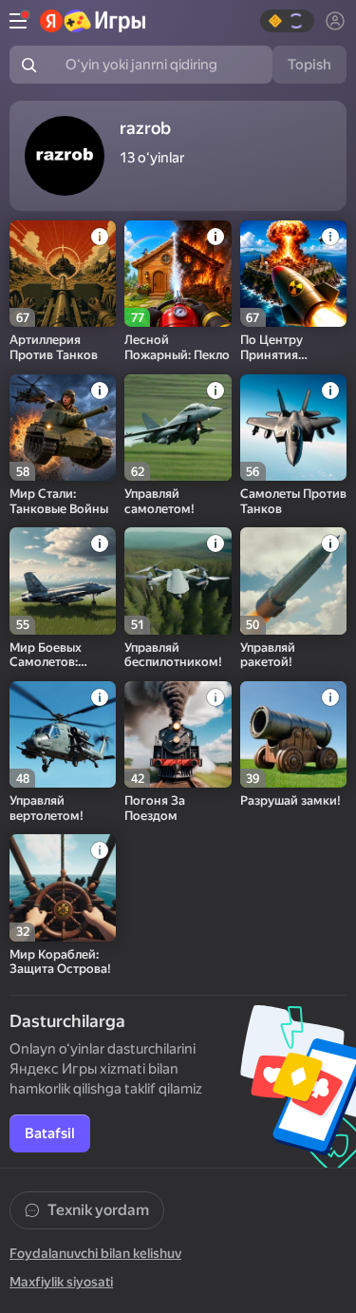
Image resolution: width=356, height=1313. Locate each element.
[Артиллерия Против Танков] (62, 273)
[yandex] (92, 21)
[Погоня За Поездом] (177, 734)
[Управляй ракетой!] (293, 580)
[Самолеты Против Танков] (293, 427)
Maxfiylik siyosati (61, 1281)
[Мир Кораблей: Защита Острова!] (62, 887)
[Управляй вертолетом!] (62, 734)
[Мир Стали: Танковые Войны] (62, 427)
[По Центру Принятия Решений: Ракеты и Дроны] (293, 273)
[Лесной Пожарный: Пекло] (177, 273)
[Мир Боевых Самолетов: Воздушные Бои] (62, 580)
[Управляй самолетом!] (177, 427)
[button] (287, 21)
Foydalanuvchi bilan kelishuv (95, 1253)
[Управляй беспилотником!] (177, 580)
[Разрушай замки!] (293, 734)
